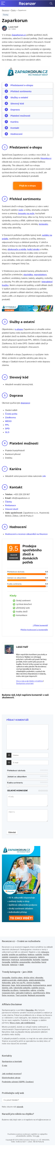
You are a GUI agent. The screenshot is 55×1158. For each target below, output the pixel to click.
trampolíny (24, 990)
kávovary (6, 985)
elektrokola (22, 980)
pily (10, 988)
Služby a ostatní (19, 97)
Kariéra (14, 122)
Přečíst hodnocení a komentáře (34, 630)
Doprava (15, 109)
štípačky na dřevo (10, 990)
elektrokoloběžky (37, 980)
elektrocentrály (9, 980)
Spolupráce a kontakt (25, 683)
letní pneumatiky (24, 985)
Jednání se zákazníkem (17, 777)
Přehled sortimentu (20, 91)
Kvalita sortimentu (15, 783)
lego (13, 985)
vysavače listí (8, 993)
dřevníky (39, 978)
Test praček (21, 995)
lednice (31, 954)
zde (37, 1136)
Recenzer (5, 10)
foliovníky (6, 983)
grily (13, 983)
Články (13, 10)
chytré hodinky (33, 983)
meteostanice (39, 985)
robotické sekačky (21, 988)
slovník (20, 1107)
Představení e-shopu (21, 85)
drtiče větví (29, 978)
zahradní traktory (24, 993)
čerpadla (6, 978)
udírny (33, 990)
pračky (5, 954)
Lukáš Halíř (13, 27)
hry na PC (20, 983)
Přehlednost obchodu (16, 770)
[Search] (51, 3)
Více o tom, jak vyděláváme (22, 1023)
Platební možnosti (20, 116)
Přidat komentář (41, 625)
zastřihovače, (39, 993)
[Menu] (3, 3)
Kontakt (14, 128)
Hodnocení (16, 134)
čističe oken (17, 978)
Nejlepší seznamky (36, 995)
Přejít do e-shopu (27, 186)
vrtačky (40, 990)
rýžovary (45, 952)
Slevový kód (17, 103)
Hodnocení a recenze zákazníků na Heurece (26, 534)
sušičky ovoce (37, 988)
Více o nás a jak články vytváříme (29, 681)
